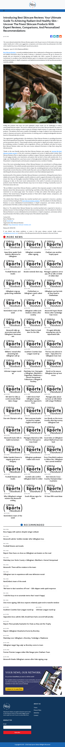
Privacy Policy (37, 710)
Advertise (36, 713)
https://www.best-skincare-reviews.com (20, 225)
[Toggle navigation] (4, 10)
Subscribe (17, 732)
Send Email (10, 221)
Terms (35, 707)
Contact (36, 715)
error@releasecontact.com (10, 233)
